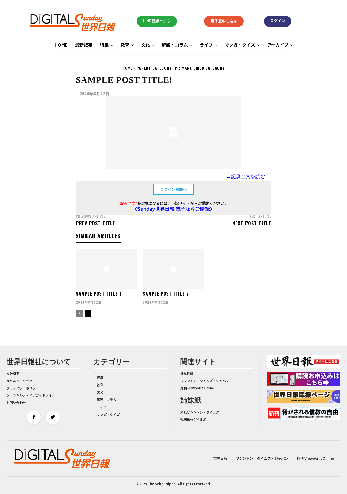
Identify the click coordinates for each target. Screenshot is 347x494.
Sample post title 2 (166, 293)
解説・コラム (106, 399)
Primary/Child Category (199, 68)
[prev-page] (79, 313)
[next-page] (88, 313)
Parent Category (154, 68)
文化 (100, 392)
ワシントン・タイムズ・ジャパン (204, 380)
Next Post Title (251, 223)
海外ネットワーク (20, 380)
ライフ (102, 407)
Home (128, 68)
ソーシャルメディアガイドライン (31, 395)
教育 (100, 384)
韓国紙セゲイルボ (193, 419)
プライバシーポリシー (23, 388)
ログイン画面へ (173, 189)
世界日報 (186, 373)
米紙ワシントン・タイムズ (199, 412)
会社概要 (13, 373)
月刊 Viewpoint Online (197, 388)
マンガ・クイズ (108, 414)
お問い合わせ (16, 402)
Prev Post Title (95, 223)
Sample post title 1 (98, 293)
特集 (100, 377)
